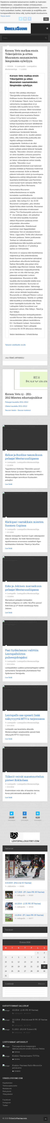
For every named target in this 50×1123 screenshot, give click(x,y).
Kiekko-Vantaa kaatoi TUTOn (25, 1056)
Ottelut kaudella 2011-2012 (16, 406)
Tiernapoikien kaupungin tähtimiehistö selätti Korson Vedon (28, 1047)
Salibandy (18, 1032)
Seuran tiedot (10, 410)
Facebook (7, 1100)
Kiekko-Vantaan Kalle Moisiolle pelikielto (27, 1066)
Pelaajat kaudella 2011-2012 (16, 402)
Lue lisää (8, 484)
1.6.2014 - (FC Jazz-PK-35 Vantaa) (29, 915)
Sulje (46, 19)
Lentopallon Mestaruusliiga (28, 462)
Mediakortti (7, 1088)
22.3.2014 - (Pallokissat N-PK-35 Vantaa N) (29, 1020)
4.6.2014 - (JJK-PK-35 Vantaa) (28, 903)
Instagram (7, 1103)
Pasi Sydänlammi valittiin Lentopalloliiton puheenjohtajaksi (21, 654)
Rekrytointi (7, 1091)
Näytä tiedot (5, 16)
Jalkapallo (21, 895)
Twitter (5, 1105)
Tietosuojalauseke (10, 1086)
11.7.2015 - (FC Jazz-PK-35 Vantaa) (29, 892)
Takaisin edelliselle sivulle (15, 345)
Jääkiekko (11, 886)
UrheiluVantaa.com (18, 1118)
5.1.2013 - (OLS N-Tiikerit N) (24, 1029)
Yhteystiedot (8, 1094)
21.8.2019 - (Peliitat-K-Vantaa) (18, 883)
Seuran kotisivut (24, 410)
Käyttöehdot (7, 1083)
